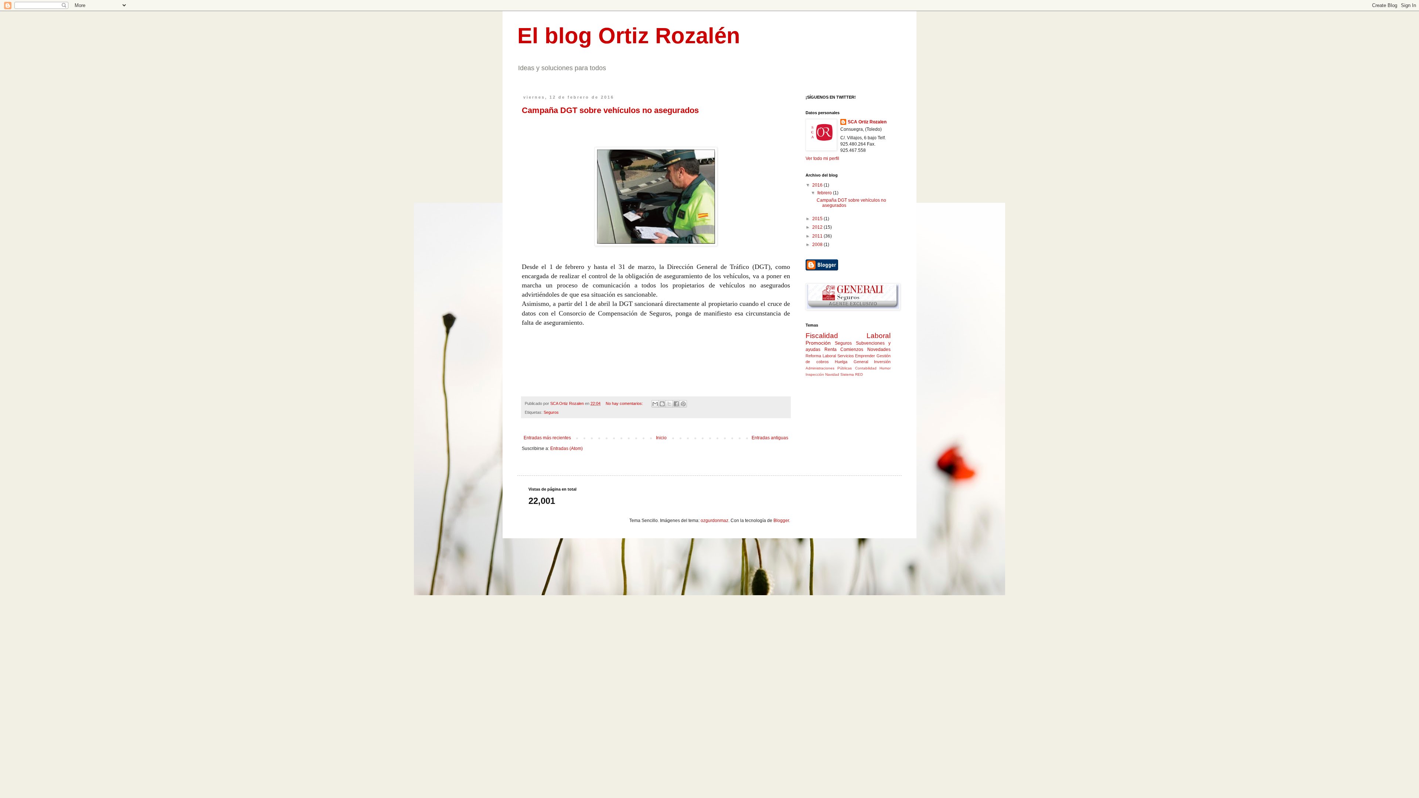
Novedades (879, 349)
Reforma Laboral (821, 356)
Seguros (551, 412)
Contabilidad (866, 368)
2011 (818, 236)
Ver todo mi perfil (822, 158)
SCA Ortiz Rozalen (867, 122)
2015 (818, 218)
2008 (818, 244)
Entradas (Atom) (566, 448)
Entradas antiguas (770, 437)
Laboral (879, 336)
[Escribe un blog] (662, 403)
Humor (885, 368)
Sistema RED (851, 374)
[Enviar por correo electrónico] (655, 403)
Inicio (661, 437)
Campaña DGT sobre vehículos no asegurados (610, 110)
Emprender (865, 356)
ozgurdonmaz (714, 520)
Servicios (845, 356)
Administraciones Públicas (829, 368)
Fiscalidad (822, 336)
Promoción (818, 343)
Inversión (882, 361)
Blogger (781, 520)
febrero (825, 192)
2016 (818, 185)
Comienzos (851, 349)
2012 (818, 227)
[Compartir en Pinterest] (683, 403)
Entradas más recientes (547, 437)
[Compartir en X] (669, 403)
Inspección (815, 374)
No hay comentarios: (625, 403)
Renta (830, 349)
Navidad (832, 374)
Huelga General (851, 361)
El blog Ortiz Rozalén (628, 35)
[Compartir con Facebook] (676, 403)
